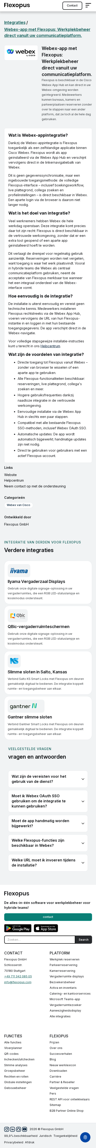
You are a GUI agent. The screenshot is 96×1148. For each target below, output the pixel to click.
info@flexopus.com (17, 982)
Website (10, 475)
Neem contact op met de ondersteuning (35, 486)
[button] (88, 6)
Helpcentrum (50, 346)
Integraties (15, 22)
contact (72, 5)
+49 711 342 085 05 (18, 976)
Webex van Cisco (18, 505)
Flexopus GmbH (16, 524)
